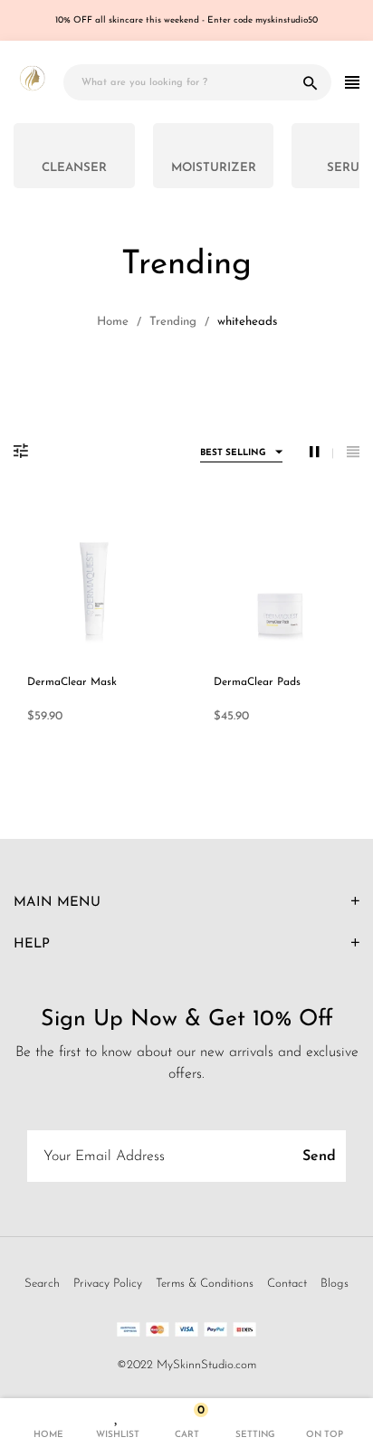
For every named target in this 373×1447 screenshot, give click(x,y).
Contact (287, 1284)
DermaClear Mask (72, 682)
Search (42, 1284)
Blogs (334, 1284)
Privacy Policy (107, 1284)
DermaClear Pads (257, 682)
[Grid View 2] (321, 453)
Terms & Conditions (204, 1284)
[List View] (353, 453)
